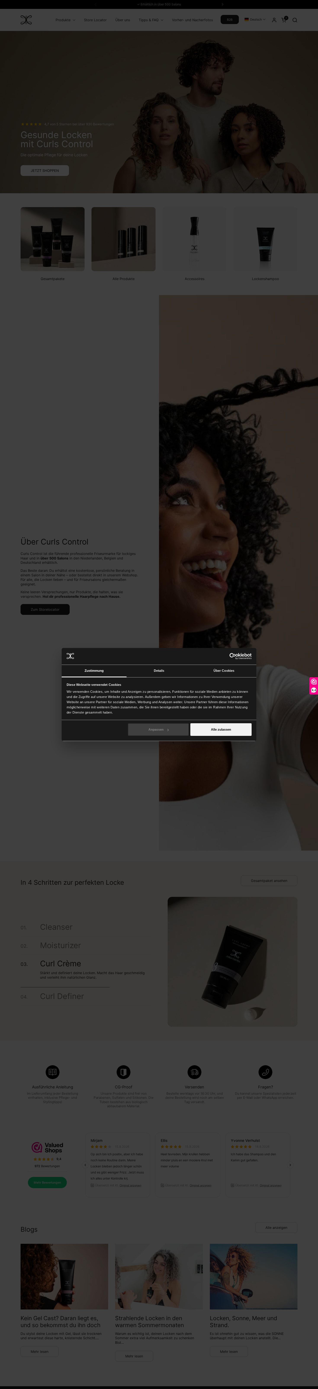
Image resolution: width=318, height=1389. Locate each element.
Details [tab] (159, 670)
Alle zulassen (221, 729)
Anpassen (156, 729)
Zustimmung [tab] (94, 670)
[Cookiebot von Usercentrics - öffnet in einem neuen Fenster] (233, 656)
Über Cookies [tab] (224, 670)
